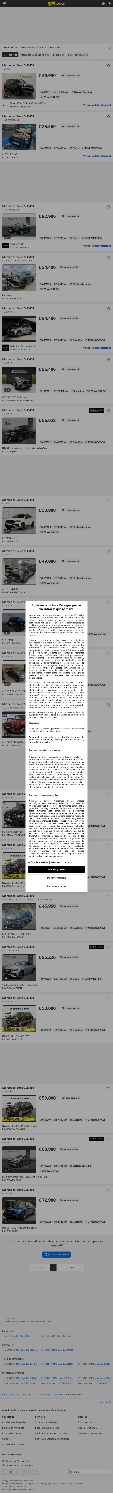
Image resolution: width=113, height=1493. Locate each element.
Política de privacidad (38, 862)
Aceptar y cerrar (56, 869)
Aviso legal (56, 862)
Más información (56, 877)
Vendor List (68, 862)
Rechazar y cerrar (56, 886)
